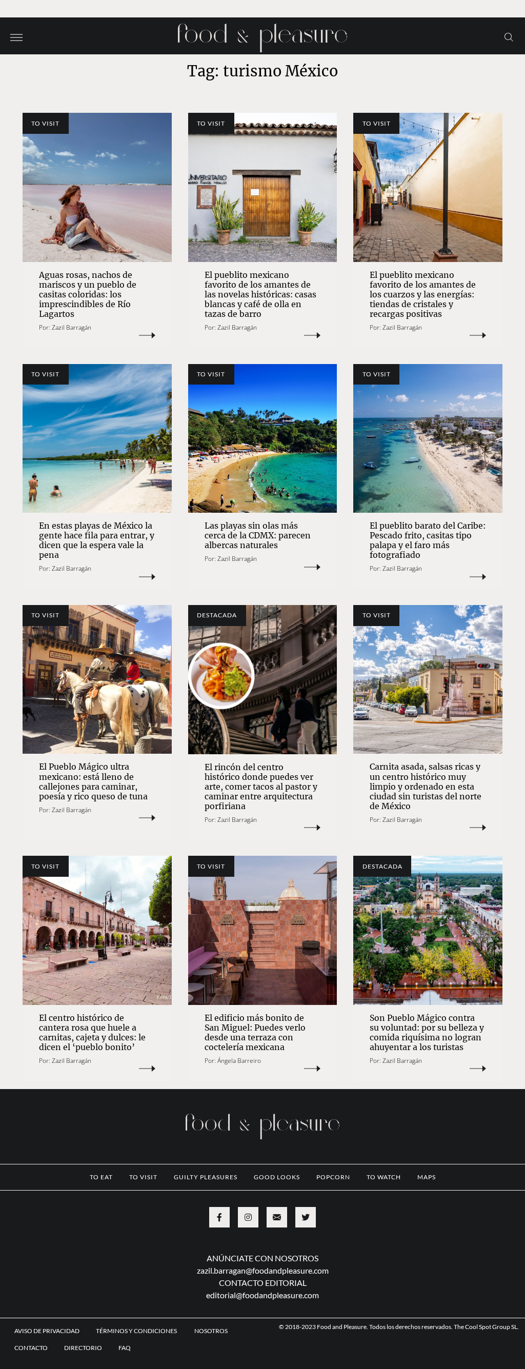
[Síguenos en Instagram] (248, 1217)
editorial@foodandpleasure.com (262, 1295)
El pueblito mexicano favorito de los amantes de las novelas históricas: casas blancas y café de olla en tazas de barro (260, 294)
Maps (426, 1177)
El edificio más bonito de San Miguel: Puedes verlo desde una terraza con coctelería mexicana (255, 1032)
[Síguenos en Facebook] (219, 1217)
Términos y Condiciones (137, 1330)
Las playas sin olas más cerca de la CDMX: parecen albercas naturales (258, 535)
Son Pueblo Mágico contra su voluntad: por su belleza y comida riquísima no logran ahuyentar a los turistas (427, 1032)
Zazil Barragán (71, 327)
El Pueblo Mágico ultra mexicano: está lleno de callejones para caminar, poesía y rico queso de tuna (93, 781)
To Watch (384, 1177)
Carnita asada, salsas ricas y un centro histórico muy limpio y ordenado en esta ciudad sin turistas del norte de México (425, 786)
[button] (16, 36)
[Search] (508, 36)
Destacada (217, 615)
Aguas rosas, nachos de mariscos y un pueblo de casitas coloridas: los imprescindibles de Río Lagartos (87, 294)
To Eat (101, 1177)
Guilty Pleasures (205, 1177)
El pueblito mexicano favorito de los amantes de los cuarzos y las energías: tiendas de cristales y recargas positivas (423, 294)
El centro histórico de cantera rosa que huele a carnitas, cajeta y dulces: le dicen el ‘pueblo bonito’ (92, 1032)
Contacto (31, 1347)
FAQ (124, 1347)
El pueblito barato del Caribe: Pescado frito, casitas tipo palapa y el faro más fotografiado (428, 540)
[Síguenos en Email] (277, 1217)
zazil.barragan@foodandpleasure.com (263, 1270)
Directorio (83, 1347)
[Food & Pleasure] (262, 34)
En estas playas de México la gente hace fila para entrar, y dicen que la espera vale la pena (96, 540)
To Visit (45, 123)
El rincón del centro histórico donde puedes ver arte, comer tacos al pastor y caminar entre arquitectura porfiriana (261, 786)
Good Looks (277, 1177)
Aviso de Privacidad (46, 1330)
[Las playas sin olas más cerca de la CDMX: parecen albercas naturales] (262, 438)
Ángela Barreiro (239, 1060)
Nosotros (211, 1330)
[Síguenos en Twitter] (305, 1217)
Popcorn (333, 1177)
